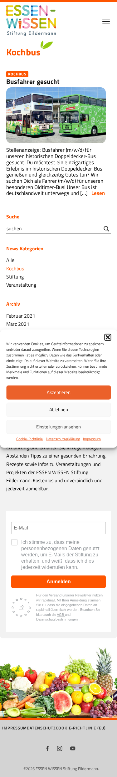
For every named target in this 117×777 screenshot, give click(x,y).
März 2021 (17, 324)
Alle (10, 260)
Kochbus (17, 74)
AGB (61, 614)
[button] (108, 337)
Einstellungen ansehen (58, 426)
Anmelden (58, 581)
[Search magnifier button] (106, 228)
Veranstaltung (21, 285)
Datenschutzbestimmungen (57, 619)
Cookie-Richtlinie (29, 439)
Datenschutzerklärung (63, 439)
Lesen (98, 193)
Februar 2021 (20, 315)
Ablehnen (58, 409)
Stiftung (15, 276)
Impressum (92, 439)
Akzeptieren (59, 392)
